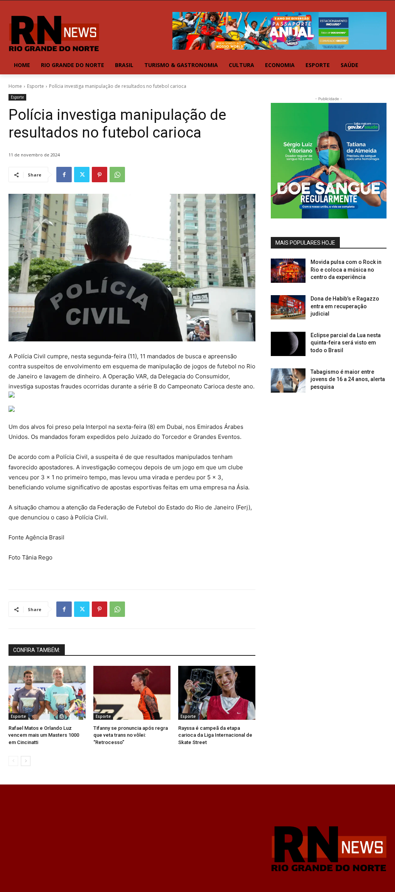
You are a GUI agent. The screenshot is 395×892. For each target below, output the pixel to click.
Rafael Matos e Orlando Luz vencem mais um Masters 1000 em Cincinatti (43, 735)
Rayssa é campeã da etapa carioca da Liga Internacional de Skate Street (215, 735)
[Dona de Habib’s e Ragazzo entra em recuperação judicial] (288, 307)
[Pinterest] (99, 174)
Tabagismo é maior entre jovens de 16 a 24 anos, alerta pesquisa (348, 379)
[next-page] (25, 761)
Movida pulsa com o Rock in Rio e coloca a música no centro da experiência (346, 269)
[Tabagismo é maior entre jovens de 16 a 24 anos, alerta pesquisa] (288, 380)
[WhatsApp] (117, 174)
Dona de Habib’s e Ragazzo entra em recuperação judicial (345, 306)
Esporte (35, 86)
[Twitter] (81, 174)
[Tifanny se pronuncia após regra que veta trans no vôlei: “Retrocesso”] (131, 693)
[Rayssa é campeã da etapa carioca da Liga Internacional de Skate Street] (216, 693)
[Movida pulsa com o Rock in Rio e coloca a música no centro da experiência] (288, 271)
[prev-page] (13, 761)
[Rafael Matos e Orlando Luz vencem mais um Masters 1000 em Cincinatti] (47, 693)
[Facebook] (64, 174)
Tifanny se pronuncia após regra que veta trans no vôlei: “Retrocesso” (130, 735)
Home (15, 86)
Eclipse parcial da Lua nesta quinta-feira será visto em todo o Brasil (346, 342)
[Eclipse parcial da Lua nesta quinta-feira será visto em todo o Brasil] (288, 344)
